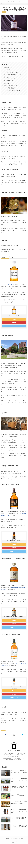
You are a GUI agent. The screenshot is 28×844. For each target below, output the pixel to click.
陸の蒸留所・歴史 (8, 80)
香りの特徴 (9, 70)
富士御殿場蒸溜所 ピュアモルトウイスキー (15, 88)
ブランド (4, 730)
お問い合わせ (20, 838)
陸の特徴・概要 (8, 67)
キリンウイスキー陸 (11, 78)
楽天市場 (14, 322)
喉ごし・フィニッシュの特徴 (12, 72)
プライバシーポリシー (14, 838)
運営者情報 (7, 838)
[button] (5, 735)
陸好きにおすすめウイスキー (11, 85)
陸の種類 (6, 77)
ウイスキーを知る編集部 (14, 750)
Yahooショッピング (14, 325)
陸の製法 (6, 83)
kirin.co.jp (24, 359)
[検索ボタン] (26, 1)
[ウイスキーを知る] (13, 1)
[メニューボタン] (1, 1)
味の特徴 (8, 69)
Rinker (16, 542)
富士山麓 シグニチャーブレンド (13, 87)
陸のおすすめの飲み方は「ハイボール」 (14, 74)
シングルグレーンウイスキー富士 (13, 90)
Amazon (14, 319)
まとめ (6, 92)
